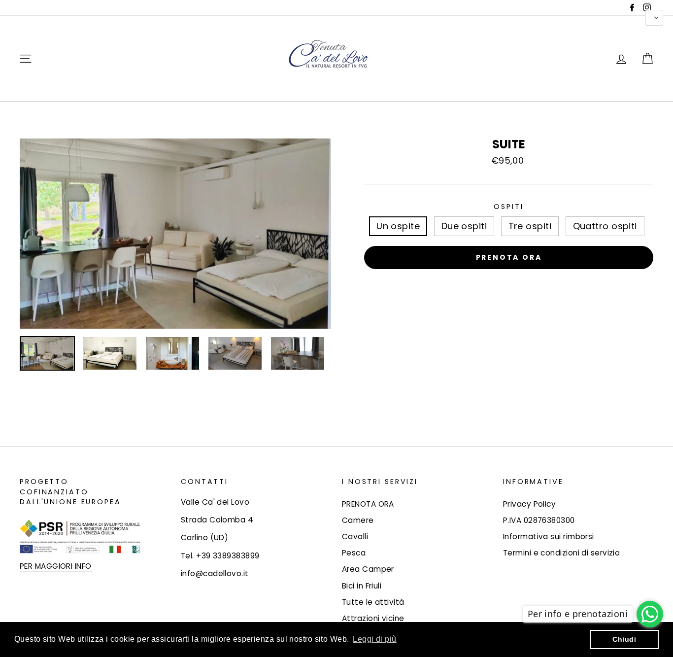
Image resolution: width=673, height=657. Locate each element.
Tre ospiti (530, 226)
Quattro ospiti (605, 226)
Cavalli (355, 536)
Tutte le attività (373, 602)
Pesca (354, 553)
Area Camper (368, 569)
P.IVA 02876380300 (539, 520)
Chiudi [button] (624, 639)
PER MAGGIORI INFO (56, 566)
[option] (175, 233)
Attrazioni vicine (373, 618)
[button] (654, 18)
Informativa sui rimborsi (548, 536)
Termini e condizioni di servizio (561, 553)
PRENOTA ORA (368, 504)
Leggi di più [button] (374, 639)
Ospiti (508, 206)
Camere (358, 520)
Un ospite (398, 226)
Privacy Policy (529, 504)
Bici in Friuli (361, 586)
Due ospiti (464, 226)
